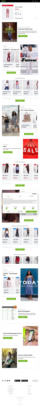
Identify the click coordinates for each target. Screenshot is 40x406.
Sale (3, 164)
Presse (29, 391)
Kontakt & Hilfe (10, 391)
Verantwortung (29, 393)
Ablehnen (8, 211)
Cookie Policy (20, 400)
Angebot (4, 228)
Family (20, 403)
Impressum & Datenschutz (20, 398)
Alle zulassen (31, 211)
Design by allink (20, 404)
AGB (20, 401)
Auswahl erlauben (20, 211)
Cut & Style (10, 393)
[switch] (15, 208)
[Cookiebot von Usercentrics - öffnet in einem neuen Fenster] (33, 193)
